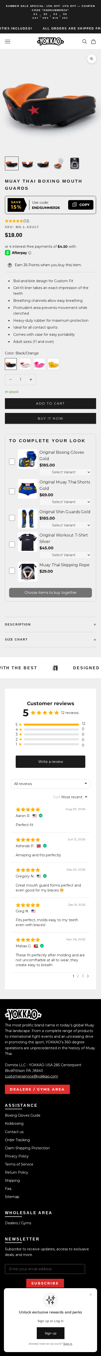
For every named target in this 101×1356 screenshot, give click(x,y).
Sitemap (12, 1197)
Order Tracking (17, 1140)
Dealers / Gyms (18, 1223)
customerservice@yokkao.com (31, 1076)
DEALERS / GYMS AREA (37, 1089)
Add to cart (50, 403)
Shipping (12, 1180)
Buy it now (50, 418)
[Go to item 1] (12, 163)
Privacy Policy (17, 1156)
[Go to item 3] (43, 163)
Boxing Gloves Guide (22, 1115)
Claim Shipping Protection (27, 1148)
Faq (8, 1188)
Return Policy (16, 1172)
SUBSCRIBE (45, 1283)
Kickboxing (14, 1123)
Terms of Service (19, 1164)
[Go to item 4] (59, 163)
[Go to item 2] (27, 163)
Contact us (14, 1132)
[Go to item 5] (74, 163)
